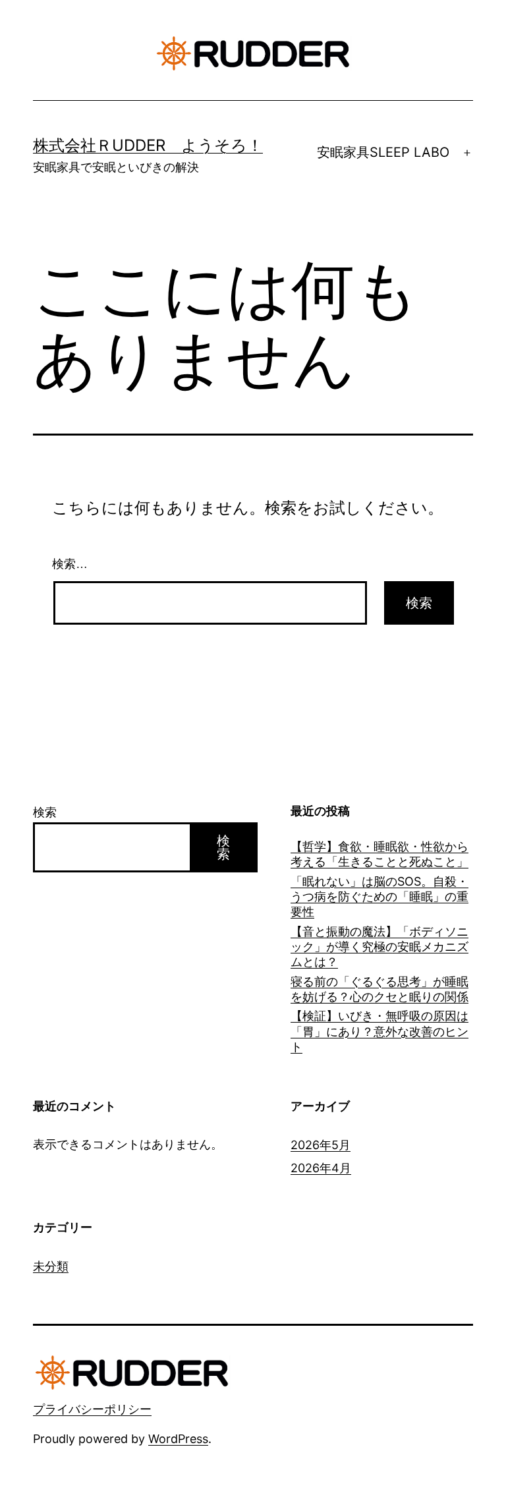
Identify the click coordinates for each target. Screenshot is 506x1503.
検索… (70, 564)
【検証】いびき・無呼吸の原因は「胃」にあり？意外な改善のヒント (379, 1031)
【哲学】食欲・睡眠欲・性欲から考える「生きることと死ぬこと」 (379, 853)
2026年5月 (321, 1145)
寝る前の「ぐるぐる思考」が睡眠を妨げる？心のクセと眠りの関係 (379, 989)
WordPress (178, 1439)
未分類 (51, 1266)
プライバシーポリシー (92, 1409)
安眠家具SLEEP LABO (383, 152)
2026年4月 (321, 1168)
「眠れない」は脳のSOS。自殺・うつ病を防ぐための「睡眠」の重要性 (379, 896)
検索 (45, 812)
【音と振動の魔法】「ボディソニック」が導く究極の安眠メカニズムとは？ (379, 946)
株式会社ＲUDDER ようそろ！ (148, 145)
